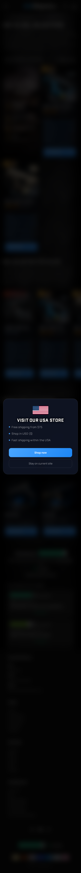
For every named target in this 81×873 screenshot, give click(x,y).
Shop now (40, 452)
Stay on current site (40, 463)
